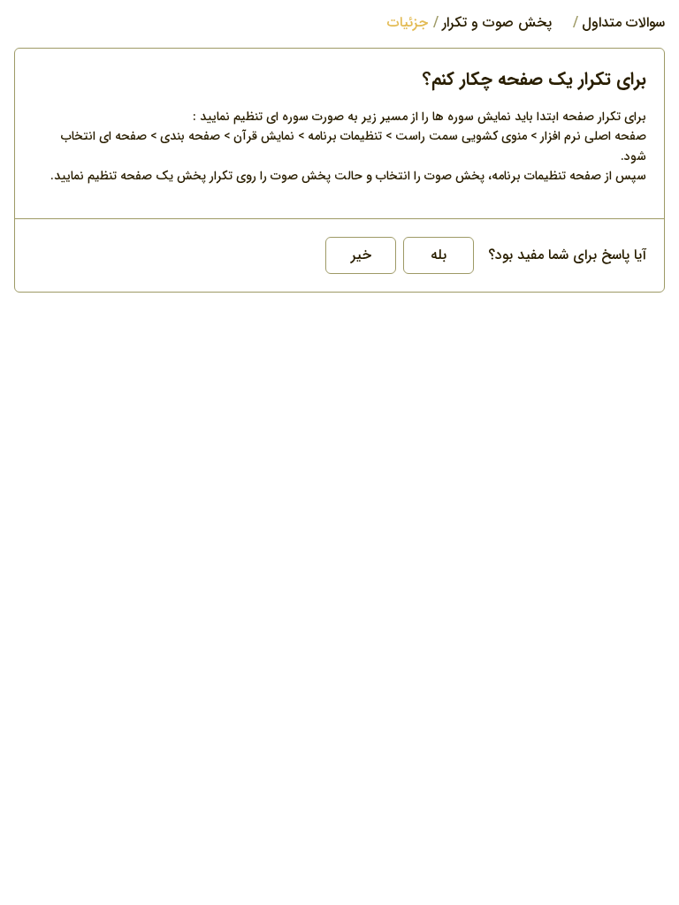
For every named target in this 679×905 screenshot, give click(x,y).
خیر (361, 255)
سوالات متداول (623, 23)
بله (438, 255)
